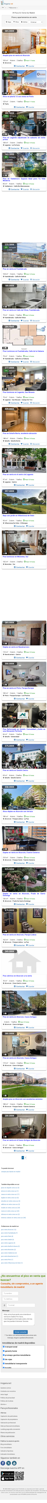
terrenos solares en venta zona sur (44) (13, 1218)
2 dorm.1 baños (16, 1023)
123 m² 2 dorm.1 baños (19, 103)
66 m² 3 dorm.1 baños (18, 735)
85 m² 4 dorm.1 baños (18, 185)
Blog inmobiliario (6, 1444)
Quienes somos (6, 1388)
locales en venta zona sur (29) (10, 1208)
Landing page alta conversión (10, 1429)
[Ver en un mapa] (8, 22)
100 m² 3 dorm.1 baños (19, 694)
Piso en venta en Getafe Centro (15, 770)
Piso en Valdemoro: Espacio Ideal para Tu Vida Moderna (24, 180)
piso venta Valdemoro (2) (9, 1253)
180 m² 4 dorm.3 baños (19, 817)
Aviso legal (4, 1394)
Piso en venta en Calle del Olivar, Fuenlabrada (21, 310)
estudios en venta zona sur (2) (10, 1201)
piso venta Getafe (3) (7, 1239)
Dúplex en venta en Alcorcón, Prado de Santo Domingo (24, 895)
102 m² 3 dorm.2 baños (19, 563)
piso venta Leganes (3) (8, 1243)
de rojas (8, 1359)
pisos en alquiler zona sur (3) (10, 1188)
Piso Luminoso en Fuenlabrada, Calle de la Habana (23, 351)
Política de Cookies (7, 1401)
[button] (13, 8)
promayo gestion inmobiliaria (17, 1355)
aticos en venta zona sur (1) (10, 1191)
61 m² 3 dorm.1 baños (18, 1146)
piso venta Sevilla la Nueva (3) (10, 1246)
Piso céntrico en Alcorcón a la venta (17, 976)
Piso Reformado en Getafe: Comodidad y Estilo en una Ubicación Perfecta (24, 730)
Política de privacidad (8, 1398)
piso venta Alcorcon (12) (8, 1229)
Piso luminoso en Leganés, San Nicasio (19, 392)
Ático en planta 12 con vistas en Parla (18, 97)
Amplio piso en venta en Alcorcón (16, 55)
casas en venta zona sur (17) (10, 1194)
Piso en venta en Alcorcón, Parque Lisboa (19, 935)
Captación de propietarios (9, 1419)
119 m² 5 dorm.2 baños (19, 1064)
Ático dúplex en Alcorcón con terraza (18, 811)
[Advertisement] (23, 217)
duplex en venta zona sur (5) (10, 1198)
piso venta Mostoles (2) (8, 1249)
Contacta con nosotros (8, 1391)
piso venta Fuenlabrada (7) (9, 1233)
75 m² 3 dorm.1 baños (18, 316)
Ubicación (36, 148)
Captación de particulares (9, 1416)
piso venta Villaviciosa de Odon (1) (12, 1263)
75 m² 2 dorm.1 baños (18, 398)
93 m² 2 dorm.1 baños (18, 522)
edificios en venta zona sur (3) (10, 1204)
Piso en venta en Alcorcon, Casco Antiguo (20, 1017)
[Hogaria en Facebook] (3, 1464)
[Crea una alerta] (24, 22)
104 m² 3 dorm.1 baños (19, 275)
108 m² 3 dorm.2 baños (19, 144)
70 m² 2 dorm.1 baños (18, 982)
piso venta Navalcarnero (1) (9, 1256)
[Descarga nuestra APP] (13, 1476)
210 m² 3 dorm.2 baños (19, 859)
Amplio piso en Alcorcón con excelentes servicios (22, 1099)
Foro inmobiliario (6, 1447)
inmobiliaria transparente (16, 1363)
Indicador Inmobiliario (8, 1454)
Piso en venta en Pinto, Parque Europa (18, 688)
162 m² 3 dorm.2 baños (19, 941)
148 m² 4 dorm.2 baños (19, 439)
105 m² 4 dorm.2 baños (19, 61)
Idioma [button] (3, 1404)
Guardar (31, 66)
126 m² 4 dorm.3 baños (19, 900)
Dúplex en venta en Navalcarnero (16, 647)
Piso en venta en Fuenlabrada (15, 269)
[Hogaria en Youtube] (15, 1464)
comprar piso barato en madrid (10, 1171)
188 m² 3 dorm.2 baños (19, 1105)
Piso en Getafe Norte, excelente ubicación (20, 433)
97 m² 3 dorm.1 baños (18, 480)
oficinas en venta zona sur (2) (10, 1214)
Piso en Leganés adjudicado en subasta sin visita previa (24, 139)
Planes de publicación (8, 1432)
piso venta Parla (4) (7, 1236)
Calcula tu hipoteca (7, 1451)
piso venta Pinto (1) (7, 1259)
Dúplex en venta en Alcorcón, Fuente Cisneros (21, 852)
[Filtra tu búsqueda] (16, 22)
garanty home (11, 1351)
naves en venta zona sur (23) (10, 1211)
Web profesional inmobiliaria (10, 1426)
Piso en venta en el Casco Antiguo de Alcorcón (21, 1140)
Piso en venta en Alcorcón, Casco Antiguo (20, 1058)
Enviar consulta (20, 1332)
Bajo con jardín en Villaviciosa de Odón (18, 516)
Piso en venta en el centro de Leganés (18, 474)
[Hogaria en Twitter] (9, 1464)
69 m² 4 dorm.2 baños (18, 776)
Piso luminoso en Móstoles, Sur (15, 557)
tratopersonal (11, 1347)
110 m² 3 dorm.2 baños (19, 653)
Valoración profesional (8, 1423)
